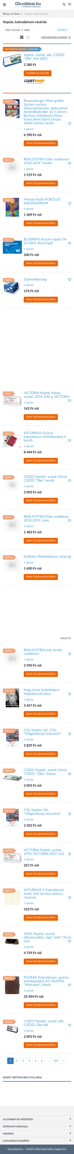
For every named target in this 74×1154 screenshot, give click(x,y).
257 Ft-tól (31, 865)
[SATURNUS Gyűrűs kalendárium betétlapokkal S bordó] (12, 440)
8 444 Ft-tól (33, 452)
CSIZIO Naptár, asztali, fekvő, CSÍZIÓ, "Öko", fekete (45, 772)
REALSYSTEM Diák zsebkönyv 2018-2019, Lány (46, 518)
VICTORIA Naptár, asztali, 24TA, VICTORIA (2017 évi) (44, 852)
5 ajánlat (29, 446)
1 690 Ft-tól (33, 568)
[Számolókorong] (12, 287)
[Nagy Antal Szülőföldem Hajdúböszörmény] (12, 698)
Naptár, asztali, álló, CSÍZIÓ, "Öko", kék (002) (44, 57)
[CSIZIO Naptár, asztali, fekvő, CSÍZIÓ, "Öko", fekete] (12, 778)
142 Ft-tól (31, 408)
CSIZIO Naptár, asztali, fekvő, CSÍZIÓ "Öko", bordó (45, 478)
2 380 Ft (30, 65)
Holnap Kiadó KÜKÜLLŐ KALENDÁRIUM (42, 201)
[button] (68, 4)
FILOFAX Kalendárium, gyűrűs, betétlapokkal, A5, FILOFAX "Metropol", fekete (46, 981)
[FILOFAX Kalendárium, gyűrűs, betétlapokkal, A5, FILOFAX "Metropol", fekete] (12, 985)
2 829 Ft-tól (33, 745)
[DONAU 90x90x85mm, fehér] (12, 564)
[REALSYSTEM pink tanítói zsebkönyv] (12, 657)
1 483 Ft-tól (33, 532)
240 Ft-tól (31, 255)
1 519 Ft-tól (33, 175)
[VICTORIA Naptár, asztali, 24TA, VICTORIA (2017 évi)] (12, 857)
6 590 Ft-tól (33, 135)
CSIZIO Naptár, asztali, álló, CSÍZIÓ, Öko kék (44, 1023)
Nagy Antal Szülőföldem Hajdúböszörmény (41, 692)
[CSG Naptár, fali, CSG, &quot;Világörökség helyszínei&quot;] (12, 737)
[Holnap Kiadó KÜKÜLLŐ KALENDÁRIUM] (12, 207)
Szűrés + (63, 30)
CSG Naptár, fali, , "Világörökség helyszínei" (42, 812)
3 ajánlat (29, 129)
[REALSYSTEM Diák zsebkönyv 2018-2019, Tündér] (12, 167)
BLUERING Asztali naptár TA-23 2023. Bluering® (46, 241)
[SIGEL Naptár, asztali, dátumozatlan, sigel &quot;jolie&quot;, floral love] (12, 941)
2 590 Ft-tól (33, 665)
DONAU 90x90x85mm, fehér (46, 557)
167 (56, 1060)
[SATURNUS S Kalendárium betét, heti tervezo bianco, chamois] (12, 897)
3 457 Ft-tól (33, 705)
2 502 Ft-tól (33, 825)
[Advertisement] (37, 348)
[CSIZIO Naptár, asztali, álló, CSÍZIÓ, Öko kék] (12, 1029)
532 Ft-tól (31, 909)
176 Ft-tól (31, 291)
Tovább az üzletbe (37, 73)
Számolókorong (35, 279)
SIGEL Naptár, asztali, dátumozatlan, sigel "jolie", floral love (47, 937)
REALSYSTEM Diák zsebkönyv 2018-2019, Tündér (46, 161)
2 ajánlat (29, 699)
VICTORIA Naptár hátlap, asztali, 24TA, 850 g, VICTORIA (46, 395)
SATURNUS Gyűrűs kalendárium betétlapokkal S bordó (45, 436)
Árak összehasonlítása (40, 143)
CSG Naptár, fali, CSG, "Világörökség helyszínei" (42, 732)
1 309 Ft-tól (33, 215)
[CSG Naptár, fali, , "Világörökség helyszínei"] (12, 817)
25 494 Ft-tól (33, 997)
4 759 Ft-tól (33, 953)
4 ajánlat (29, 209)
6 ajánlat (29, 169)
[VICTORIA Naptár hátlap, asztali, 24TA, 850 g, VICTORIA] (12, 400)
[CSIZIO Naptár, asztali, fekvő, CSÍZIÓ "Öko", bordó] (12, 484)
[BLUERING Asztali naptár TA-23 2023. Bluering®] (12, 247)
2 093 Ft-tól (33, 492)
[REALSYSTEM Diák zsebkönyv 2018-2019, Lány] (12, 524)
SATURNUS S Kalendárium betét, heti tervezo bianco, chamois (44, 893)
